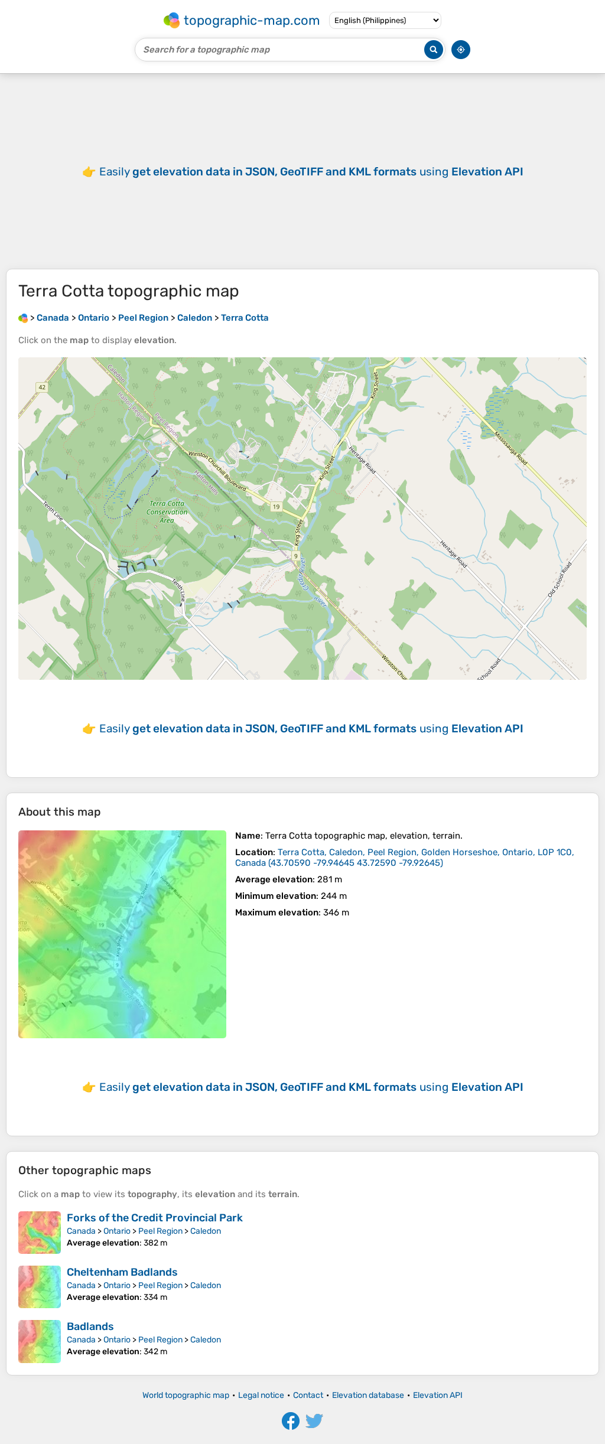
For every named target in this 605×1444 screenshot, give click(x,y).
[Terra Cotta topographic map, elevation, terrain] (122, 934)
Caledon (205, 1231)
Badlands (90, 1326)
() (404, 857)
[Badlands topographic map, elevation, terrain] (39, 1341)
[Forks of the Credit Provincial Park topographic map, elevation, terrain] (39, 1232)
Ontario (117, 1231)
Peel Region (160, 1231)
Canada (81, 1231)
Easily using (311, 171)
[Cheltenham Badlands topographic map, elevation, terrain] (39, 1287)
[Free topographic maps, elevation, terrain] (23, 317)
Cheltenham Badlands (122, 1272)
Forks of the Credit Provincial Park (155, 1217)
